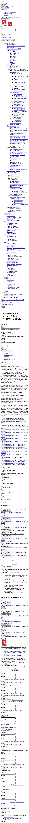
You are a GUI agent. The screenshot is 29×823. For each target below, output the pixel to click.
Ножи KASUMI (14, 53)
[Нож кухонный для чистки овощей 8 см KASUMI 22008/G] (14, 612)
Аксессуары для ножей (16, 149)
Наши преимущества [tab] (9, 359)
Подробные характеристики (8, 342)
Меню (2, 1)
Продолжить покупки (17, 701)
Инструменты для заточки (17, 197)
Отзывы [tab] (6, 358)
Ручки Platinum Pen (15, 181)
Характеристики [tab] (8, 355)
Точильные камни (18, 200)
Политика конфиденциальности (13, 655)
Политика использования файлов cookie (15, 651)
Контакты (24, 648)
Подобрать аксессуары (7, 350)
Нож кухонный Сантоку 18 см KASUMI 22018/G (14, 636)
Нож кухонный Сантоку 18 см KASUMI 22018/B (14, 460)
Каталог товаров (5, 40)
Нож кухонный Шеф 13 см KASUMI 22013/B (13, 447)
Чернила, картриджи (19, 189)
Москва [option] (3, 6)
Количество (4, 346)
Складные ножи (18, 94)
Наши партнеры (16, 648)
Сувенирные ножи (19, 120)
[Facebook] (4, 307)
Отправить (3, 684)
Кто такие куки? (8, 817)
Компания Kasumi (12, 223)
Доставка (3, 502)
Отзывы (3, 565)
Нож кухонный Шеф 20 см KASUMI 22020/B (13, 464)
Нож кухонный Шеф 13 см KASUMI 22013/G (13, 444)
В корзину (3, 609)
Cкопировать (14, 670)
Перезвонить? (4, 9)
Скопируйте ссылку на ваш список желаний (13, 667)
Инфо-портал (10, 280)
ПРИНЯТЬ (3, 821)
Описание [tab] (6, 353)
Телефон (3, 676)
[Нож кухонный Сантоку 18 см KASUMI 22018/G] (14, 633)
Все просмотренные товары (8, 808)
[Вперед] (3, 749)
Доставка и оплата (6, 647)
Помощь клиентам (16, 647)
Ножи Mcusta (14, 66)
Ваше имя (3, 673)
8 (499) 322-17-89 (5, 17)
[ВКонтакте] (2, 307)
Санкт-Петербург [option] (10, 6)
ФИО (3, 772)
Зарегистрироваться (10, 727)
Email (3, 716)
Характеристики (5, 467)
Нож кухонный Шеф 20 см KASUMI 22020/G (13, 461)
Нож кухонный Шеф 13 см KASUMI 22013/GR (14, 445)
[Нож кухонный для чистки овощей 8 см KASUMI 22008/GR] (14, 623)
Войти (2, 727)
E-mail (3, 738)
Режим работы (5, 7)
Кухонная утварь (14, 160)
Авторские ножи (15, 127)
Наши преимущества (6, 566)
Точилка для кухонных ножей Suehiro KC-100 (13, 512)
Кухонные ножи (18, 73)
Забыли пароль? (5, 724)
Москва (3, 4)
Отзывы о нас (8, 648)
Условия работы (11, 236)
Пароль (3, 719)
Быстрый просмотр (6, 510)
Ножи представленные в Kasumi (19, 70)
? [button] (9, 341)
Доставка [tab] (6, 356)
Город (3, 778)
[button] (4, 305)
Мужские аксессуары (16, 208)
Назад (12, 40)
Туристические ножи (19, 108)
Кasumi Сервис (11, 216)
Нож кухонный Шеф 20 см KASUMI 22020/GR (14, 463)
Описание (3, 362)
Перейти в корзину (6, 701)
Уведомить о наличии (6, 532)
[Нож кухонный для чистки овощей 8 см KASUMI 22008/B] (14, 602)
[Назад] (1, 749)
